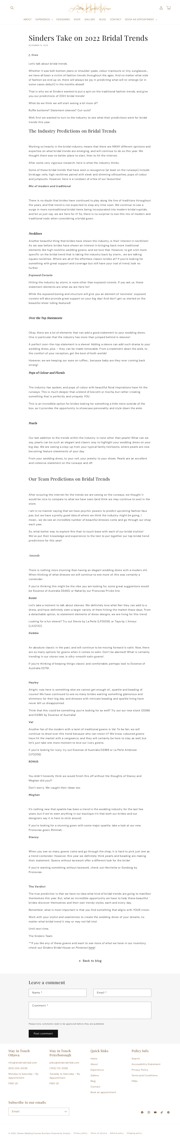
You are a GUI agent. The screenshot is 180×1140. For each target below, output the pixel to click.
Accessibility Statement (146, 1064)
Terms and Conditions (145, 1075)
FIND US (13, 1083)
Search (136, 1058)
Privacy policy (80, 1133)
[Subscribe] (65, 1112)
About (94, 1064)
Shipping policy (134, 1133)
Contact (95, 1086)
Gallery (95, 1075)
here (92, 947)
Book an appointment (103, 1092)
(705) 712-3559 (59, 1068)
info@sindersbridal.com (22, 1062)
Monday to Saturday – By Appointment (23, 1075)
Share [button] (35, 54)
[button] (12, 8)
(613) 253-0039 (17, 1068)
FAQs (135, 1081)
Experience (97, 1069)
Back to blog (92, 961)
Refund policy (117, 1133)
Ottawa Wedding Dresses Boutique (33, 1133)
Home (94, 1058)
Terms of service (99, 1133)
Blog (93, 1081)
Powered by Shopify (60, 1133)
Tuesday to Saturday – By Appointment (65, 1075)
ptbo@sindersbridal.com (64, 1062)
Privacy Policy (140, 1069)
